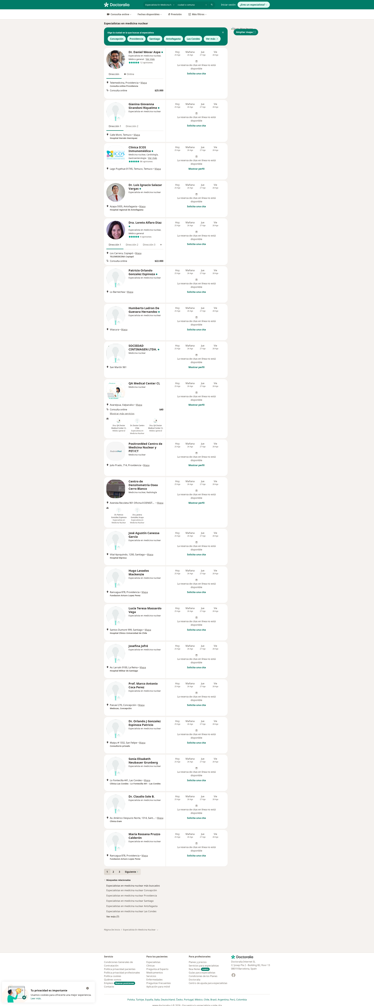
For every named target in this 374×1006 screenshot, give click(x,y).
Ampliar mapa (244, 32)
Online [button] (130, 74)
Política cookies (112, 976)
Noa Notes (198, 969)
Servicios (151, 976)
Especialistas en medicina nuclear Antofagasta (131, 906)
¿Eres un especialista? (252, 4)
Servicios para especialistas (204, 965)
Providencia (136, 38)
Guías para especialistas (202, 972)
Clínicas (150, 965)
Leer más (36, 998)
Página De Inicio (112, 929)
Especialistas (153, 962)
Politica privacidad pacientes (119, 969)
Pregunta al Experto (157, 969)
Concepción (116, 38)
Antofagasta (173, 38)
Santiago (154, 38)
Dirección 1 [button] (115, 126)
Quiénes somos (112, 979)
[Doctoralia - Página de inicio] (122, 4)
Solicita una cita (196, 73)
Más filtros (198, 14)
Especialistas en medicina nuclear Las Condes (131, 911)
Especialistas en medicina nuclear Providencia (131, 895)
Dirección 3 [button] (149, 244)
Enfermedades (154, 979)
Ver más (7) (112, 916)
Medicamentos (154, 972)
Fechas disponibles (149, 14)
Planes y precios (198, 962)
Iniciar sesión (228, 4)
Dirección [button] (114, 74)
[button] (223, 32)
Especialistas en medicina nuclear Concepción (131, 890)
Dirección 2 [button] (132, 126)
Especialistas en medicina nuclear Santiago (130, 900)
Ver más (210, 38)
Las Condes (193, 38)
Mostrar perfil (196, 168)
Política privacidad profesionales (122, 972)
